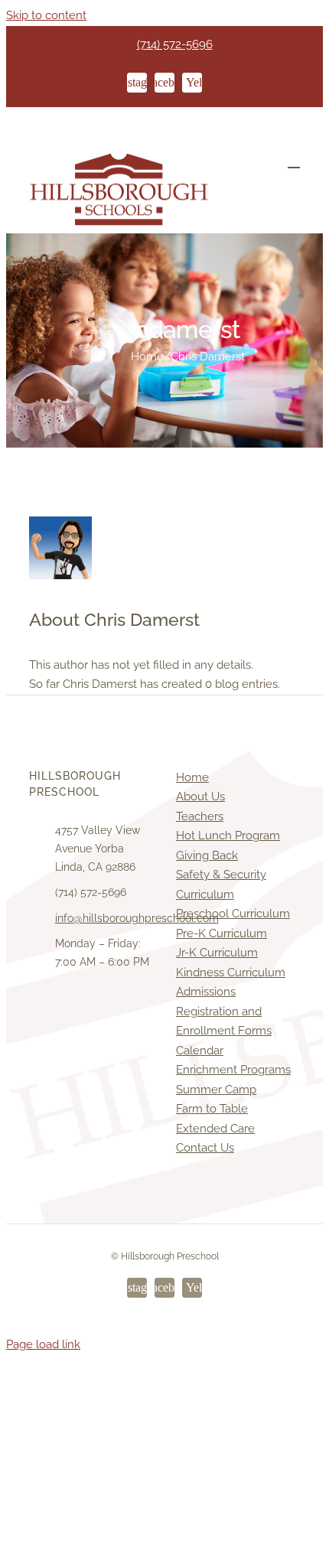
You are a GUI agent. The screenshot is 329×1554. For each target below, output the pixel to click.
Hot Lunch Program (228, 835)
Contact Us (205, 1148)
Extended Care (215, 1128)
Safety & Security (221, 874)
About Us (200, 796)
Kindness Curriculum (230, 972)
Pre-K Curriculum (221, 933)
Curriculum (205, 894)
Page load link (43, 1344)
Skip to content (46, 15)
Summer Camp (216, 1089)
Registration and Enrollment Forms (224, 1021)
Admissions (206, 992)
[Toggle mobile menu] (294, 160)
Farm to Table (212, 1109)
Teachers (199, 816)
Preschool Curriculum (233, 913)
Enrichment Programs (233, 1070)
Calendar (199, 1050)
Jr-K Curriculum (217, 952)
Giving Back (207, 855)
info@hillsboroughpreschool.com (104, 918)
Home (192, 777)
